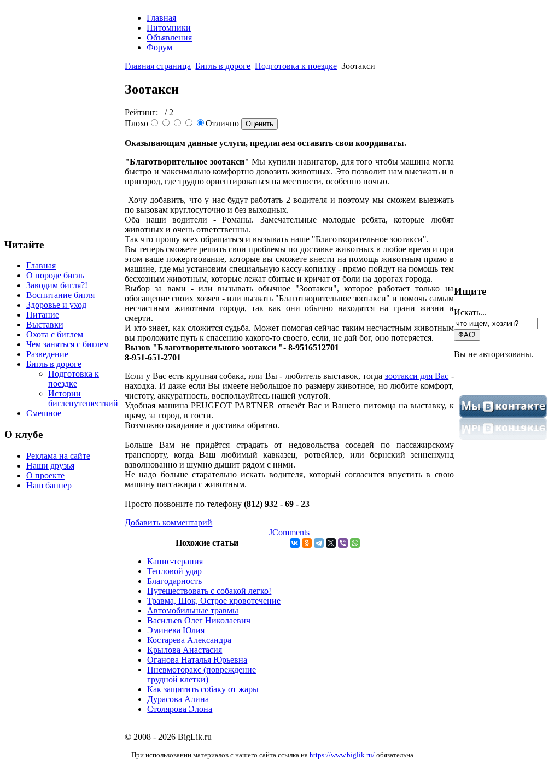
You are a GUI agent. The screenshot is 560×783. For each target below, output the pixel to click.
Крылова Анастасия (184, 650)
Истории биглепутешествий (83, 398)
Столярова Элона (179, 709)
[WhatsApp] (355, 543)
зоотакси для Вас (417, 376)
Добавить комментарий (168, 522)
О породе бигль (55, 275)
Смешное (43, 413)
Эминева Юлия (176, 630)
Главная (41, 265)
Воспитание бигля (60, 295)
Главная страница (158, 66)
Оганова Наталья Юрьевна (197, 659)
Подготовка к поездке (73, 378)
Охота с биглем (54, 334)
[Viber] (343, 543)
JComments (289, 532)
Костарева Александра (189, 640)
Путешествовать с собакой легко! (209, 590)
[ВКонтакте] (295, 543)
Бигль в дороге (53, 364)
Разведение (47, 354)
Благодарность (174, 581)
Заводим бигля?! (57, 285)
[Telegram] (319, 543)
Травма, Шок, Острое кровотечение (214, 600)
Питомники (169, 27)
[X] (331, 543)
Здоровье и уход (56, 304)
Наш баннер (49, 485)
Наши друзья (50, 465)
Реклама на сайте (58, 455)
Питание (42, 314)
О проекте (45, 475)
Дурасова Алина (178, 699)
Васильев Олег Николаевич (198, 620)
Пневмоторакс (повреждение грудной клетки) (201, 674)
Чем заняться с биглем (67, 344)
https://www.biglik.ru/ (342, 755)
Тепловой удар (174, 571)
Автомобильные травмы (192, 610)
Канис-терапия (175, 561)
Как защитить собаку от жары (203, 689)
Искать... (470, 312)
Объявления (169, 37)
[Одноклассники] (307, 543)
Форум (159, 47)
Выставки (44, 324)
